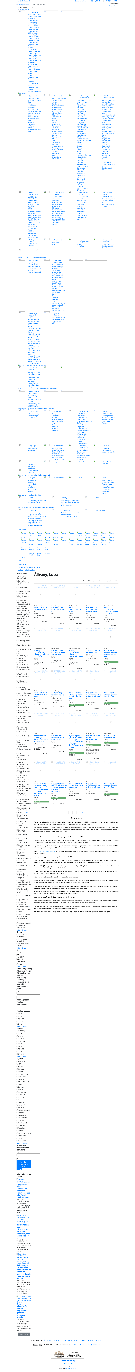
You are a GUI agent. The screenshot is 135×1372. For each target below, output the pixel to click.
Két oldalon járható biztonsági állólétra (108, 116)
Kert (104, 478)
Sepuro (79, 146)
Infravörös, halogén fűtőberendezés (34, 523)
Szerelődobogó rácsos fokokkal (57, 275)
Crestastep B (106, 162)
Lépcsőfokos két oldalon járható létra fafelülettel (108, 106)
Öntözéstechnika (108, 482)
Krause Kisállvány (34, 70)
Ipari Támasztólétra (59, 98)
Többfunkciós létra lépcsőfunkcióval (34, 218)
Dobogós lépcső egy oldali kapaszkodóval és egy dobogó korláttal (34, 350)
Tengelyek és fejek (58, 459)
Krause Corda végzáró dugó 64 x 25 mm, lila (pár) (93, 786)
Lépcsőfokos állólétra (81, 130)
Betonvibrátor (58, 446)
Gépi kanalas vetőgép (32, 481)
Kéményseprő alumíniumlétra (57, 205)
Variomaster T (32, 86)
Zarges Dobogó (57, 314)
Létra (29, 398)
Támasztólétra (59, 96)
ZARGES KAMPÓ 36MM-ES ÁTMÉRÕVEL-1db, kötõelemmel (41, 738)
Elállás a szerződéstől (94, 1340)
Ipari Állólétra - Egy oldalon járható (84, 101)
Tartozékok (56, 416)
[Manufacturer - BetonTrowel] (63, 535)
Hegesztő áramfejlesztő (82, 427)
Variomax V (32, 232)
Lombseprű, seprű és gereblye (108, 488)
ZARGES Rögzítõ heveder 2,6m (93, 651)
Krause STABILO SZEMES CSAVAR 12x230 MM (76, 786)
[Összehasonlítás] (40, 603)
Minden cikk (24, 1334)
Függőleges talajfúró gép (106, 449)
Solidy (79, 153)
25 (116, 581)
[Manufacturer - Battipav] (47, 535)
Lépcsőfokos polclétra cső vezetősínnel (81, 200)
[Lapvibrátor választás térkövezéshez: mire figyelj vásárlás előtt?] (24, 1183)
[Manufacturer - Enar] (95, 534)
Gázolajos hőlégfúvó (35, 518)
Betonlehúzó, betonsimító (107, 412)
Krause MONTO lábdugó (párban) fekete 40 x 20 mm (75, 696)
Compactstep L (57, 150)
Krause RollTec (33, 57)
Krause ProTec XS (34, 51)
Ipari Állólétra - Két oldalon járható (108, 101)
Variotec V (31, 230)
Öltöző (31, 498)
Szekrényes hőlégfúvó (35, 520)
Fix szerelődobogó (58, 285)
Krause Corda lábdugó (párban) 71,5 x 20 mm (110, 786)
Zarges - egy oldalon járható (82, 165)
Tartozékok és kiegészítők (34, 392)
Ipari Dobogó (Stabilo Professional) (33, 262)
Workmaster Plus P (58, 319)
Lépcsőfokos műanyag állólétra (58, 218)
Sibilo (54, 122)
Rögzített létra (59, 240)
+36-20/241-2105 (96, 1)
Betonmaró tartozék (81, 453)
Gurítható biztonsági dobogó (34, 271)
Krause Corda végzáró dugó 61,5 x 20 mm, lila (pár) (93, 695)
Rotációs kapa (59, 478)
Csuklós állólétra (33, 117)
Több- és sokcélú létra (33, 193)
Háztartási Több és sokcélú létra (34, 212)
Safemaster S (81, 175)
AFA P (54, 323)
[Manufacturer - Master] (87, 542)
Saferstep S (81, 168)
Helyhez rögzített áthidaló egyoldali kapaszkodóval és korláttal (34, 342)
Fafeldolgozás (107, 484)
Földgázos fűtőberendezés (37, 516)
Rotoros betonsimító (106, 424)
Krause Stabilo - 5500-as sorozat (33, 39)
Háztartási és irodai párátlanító (71, 513)
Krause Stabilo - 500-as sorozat (33, 28)
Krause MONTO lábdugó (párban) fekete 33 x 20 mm (110, 653)
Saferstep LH (106, 248)
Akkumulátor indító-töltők (33, 471)
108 (81, 812)
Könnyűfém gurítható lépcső (33, 382)
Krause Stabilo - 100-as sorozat (33, 25)
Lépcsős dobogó (33, 319)
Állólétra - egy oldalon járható (84, 97)
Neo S (79, 177)
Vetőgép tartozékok (31, 487)
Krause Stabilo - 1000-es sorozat (33, 32)
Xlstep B (105, 153)
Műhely (64, 498)
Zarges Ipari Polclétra (107, 241)
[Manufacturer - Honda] (71, 542)
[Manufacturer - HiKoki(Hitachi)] (55, 542)
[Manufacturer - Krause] (79, 542)
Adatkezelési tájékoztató (76, 1340)
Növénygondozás (108, 486)
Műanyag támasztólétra (57, 209)
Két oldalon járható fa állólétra (108, 205)
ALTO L (54, 140)
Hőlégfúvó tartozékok (35, 526)
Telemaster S (56, 321)
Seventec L (56, 142)
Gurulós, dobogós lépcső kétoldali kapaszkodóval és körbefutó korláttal (34, 358)
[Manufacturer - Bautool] (55, 535)
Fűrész (54, 417)
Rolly (54, 294)
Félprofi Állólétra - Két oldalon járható (108, 132)
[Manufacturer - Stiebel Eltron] (39, 551)
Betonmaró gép (82, 450)
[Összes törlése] (26, 576)
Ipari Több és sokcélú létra (32, 198)
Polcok (63, 504)
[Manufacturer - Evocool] (111, 535)
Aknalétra (55, 224)
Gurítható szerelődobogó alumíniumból (57, 270)
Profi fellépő (56, 283)
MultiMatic (31, 124)
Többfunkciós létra (34, 215)
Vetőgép (32, 478)
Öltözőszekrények (34, 502)
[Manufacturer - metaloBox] (103, 542)
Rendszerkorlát (33, 405)
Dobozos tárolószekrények (70, 502)
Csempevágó (32, 448)
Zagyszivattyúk (82, 436)
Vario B (104, 142)
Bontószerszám (57, 421)
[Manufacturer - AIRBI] (39, 534)
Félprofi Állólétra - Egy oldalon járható (84, 139)
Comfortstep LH (107, 246)
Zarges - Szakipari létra (84, 241)
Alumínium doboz (34, 403)
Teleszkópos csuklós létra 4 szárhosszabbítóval (34, 109)
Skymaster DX (32, 235)
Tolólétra (55, 102)
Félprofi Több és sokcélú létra (33, 205)
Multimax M (32, 234)
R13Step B (105, 148)
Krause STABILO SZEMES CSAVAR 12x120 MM (58, 652)
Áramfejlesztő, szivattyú (84, 412)
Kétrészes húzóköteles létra (58, 105)
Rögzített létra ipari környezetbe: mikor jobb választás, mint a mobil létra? (23, 1230)
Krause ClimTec (33, 59)
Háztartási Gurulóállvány (32, 63)
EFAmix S (80, 190)
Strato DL (55, 159)
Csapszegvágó (57, 419)
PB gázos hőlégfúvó (35, 515)
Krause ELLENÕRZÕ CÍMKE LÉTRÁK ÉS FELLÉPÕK (111, 611)
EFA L (54, 155)
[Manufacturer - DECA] (79, 534)
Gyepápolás (106, 491)
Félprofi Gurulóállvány (32, 48)
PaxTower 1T (32, 89)
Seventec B (106, 150)
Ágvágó (55, 430)
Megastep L (56, 153)
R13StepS (80, 170)
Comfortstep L (57, 146)
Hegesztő (57, 462)
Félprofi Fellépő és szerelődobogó (58, 291)
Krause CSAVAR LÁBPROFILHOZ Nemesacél (40, 695)
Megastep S (81, 183)
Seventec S (81, 179)
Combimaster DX (33, 237)
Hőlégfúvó (32, 510)
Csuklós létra (33, 96)
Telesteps (55, 148)
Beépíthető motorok (107, 463)
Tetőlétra (55, 223)
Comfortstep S (82, 188)
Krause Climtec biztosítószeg (110, 736)
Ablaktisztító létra (58, 221)
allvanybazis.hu (70, 1368)
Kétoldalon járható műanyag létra (58, 214)
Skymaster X (32, 228)
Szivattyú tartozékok (81, 438)
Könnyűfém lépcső (34, 372)
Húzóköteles (56, 157)
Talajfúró (106, 446)
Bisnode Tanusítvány (67, 1361)
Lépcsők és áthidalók (33, 369)
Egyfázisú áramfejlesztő (82, 442)
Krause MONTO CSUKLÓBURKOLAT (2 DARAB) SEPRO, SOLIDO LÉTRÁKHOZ (59, 788)
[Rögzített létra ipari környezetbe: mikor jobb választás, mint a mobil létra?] (24, 1219)
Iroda (97, 498)
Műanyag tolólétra (58, 212)
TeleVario (31, 126)
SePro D (105, 135)
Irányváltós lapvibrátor (31, 465)
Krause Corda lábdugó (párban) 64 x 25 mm (58, 737)
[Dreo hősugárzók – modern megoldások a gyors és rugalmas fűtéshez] (24, 1299)
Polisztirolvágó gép (34, 414)
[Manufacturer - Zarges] (47, 550)
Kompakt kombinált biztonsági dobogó (34, 267)
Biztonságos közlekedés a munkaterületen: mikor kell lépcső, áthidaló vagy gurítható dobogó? (24, 1271)
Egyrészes (56, 242)
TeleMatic (31, 122)
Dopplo (104, 137)
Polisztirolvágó (34, 411)
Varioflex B (105, 151)
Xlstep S (80, 181)
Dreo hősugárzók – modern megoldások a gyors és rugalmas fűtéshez (23, 1310)
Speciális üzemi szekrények (70, 500)
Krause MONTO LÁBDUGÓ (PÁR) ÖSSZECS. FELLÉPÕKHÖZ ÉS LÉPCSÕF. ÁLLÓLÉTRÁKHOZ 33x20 (76, 741)
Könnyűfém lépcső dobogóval (34, 386)
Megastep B (106, 155)
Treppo (54, 296)
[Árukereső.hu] (67, 1364)
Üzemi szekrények (67, 506)
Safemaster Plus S (58, 317)
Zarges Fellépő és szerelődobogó (58, 304)
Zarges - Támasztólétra (57, 136)
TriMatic (30, 128)
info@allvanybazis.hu (95, 1345)
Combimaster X (33, 226)
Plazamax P (56, 309)
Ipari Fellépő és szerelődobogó (57, 265)
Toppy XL (55, 298)
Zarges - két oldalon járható (107, 139)
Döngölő (82, 462)
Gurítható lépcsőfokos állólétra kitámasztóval (82, 112)
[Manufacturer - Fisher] (23, 541)
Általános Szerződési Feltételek (55, 1340)
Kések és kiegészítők (56, 427)
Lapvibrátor (33, 462)
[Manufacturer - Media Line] (95, 543)
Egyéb (104, 493)
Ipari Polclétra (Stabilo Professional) (83, 194)
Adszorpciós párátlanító (69, 516)
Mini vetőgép (32, 484)
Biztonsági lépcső (34, 363)
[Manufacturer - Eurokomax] (103, 535)
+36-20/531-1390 (111, 1)
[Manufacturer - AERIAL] (23, 535)
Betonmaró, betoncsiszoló (83, 446)
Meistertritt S (81, 173)
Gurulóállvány (33, 12)
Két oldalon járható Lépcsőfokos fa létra (108, 200)
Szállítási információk (24, 1)
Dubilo (30, 210)
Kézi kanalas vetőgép (32, 490)
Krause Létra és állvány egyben (33, 67)
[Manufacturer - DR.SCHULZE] (87, 535)
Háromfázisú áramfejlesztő (82, 416)
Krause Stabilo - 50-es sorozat (33, 21)
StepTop (55, 299)
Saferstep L (56, 144)
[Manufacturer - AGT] (31, 534)
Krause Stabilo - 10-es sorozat (34, 17)
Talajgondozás (107, 480)
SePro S (80, 151)
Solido (79, 150)
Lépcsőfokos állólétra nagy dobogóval (82, 118)
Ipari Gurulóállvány (34, 15)
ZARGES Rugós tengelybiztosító (58, 694)
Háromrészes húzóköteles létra (58, 108)
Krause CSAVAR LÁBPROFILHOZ (40, 609)
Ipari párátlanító (66, 515)
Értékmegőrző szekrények (37, 500)
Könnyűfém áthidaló (34, 374)
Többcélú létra (33, 202)
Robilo (54, 120)
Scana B (105, 159)
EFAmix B (105, 170)
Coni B (104, 144)
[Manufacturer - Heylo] (47, 541)
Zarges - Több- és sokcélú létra (34, 223)
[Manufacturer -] (71, 534)
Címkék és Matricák (34, 407)
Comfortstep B (107, 168)
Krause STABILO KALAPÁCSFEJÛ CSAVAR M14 (92, 610)
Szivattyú (80, 432)
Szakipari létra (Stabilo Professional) (59, 194)
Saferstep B (106, 146)
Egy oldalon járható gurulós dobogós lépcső (34, 330)
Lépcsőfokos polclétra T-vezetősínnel (81, 206)
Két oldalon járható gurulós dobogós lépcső (34, 336)
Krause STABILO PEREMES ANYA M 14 (58, 610)
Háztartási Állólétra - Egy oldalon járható (84, 157)
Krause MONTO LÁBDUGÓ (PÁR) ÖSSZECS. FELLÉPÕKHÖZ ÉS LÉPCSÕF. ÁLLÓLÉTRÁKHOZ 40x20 (41, 790)
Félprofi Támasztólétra (57, 116)
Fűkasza (81, 478)
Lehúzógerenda (107, 416)
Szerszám (57, 411)
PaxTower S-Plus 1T (34, 88)
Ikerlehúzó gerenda (108, 417)
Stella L (54, 139)
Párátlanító (66, 510)
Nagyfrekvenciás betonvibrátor (58, 451)
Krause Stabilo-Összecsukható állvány (33, 44)
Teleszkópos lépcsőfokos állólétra (81, 135)
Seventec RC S (82, 172)
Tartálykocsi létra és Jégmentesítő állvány (33, 242)
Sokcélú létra (32, 201)
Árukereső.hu (67, 1366)
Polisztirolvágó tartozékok (33, 416)
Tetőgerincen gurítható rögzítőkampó (57, 200)
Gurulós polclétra (108, 244)
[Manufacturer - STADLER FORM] (31, 551)
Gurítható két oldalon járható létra (107, 111)
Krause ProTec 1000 (34, 60)
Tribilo (30, 208)
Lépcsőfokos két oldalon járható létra (108, 120)
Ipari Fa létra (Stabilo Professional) (107, 194)
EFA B (104, 161)
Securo (79, 148)
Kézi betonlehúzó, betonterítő (108, 420)
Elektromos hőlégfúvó (35, 513)
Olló (53, 423)
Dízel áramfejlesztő (84, 430)
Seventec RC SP (58, 310)
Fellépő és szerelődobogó (59, 261)
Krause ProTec (32, 53)
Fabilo (54, 119)
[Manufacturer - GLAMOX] (31, 542)
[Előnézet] (42, 603)
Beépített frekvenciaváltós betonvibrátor (58, 455)
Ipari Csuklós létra (34, 98)
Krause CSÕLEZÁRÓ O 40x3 (75, 610)
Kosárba (44, 622)
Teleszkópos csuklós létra (32, 105)
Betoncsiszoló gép (83, 456)
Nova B (104, 157)
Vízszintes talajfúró (108, 452)
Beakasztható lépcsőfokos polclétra (82, 217)
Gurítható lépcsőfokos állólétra (81, 106)
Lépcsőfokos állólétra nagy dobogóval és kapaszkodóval (82, 125)
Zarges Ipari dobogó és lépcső (33, 315)
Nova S (79, 184)
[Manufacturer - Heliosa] (39, 542)
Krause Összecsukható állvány (33, 77)
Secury (79, 144)
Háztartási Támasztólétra (57, 125)
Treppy (54, 301)
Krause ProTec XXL (34, 55)
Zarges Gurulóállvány (33, 82)
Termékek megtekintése (24, 1164)
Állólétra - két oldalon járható (108, 97)
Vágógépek (33, 446)
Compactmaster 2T (34, 91)
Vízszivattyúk (82, 434)
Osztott (55, 244)
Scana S (80, 186)
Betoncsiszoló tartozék (82, 458)
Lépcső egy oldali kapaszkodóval (34, 322)
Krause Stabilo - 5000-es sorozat (33, 36)
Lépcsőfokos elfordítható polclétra (81, 211)
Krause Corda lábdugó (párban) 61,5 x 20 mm (110, 695)
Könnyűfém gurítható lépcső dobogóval (33, 377)
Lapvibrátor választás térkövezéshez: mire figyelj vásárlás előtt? (23, 1192)
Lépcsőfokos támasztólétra (57, 112)
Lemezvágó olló (57, 425)
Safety (79, 142)
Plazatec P (56, 307)
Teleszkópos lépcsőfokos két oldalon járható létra (107, 126)
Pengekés (55, 414)
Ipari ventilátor (100, 510)
